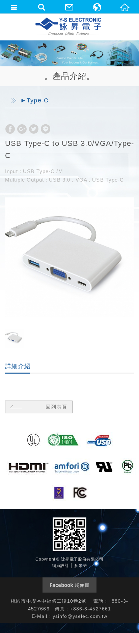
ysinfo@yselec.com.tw (80, 616)
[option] (69, 261)
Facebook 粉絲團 (69, 585)
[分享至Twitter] (34, 129)
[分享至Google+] (22, 129)
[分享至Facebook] (10, 129)
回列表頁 (56, 407)
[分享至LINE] (45, 129)
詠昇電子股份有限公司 (68, 27)
